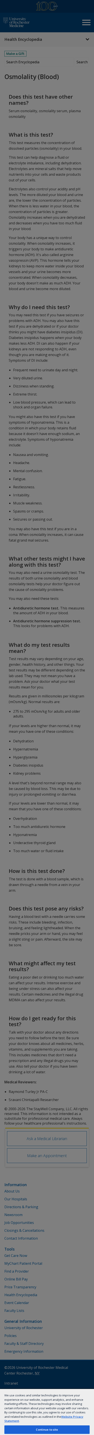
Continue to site (47, 1430)
